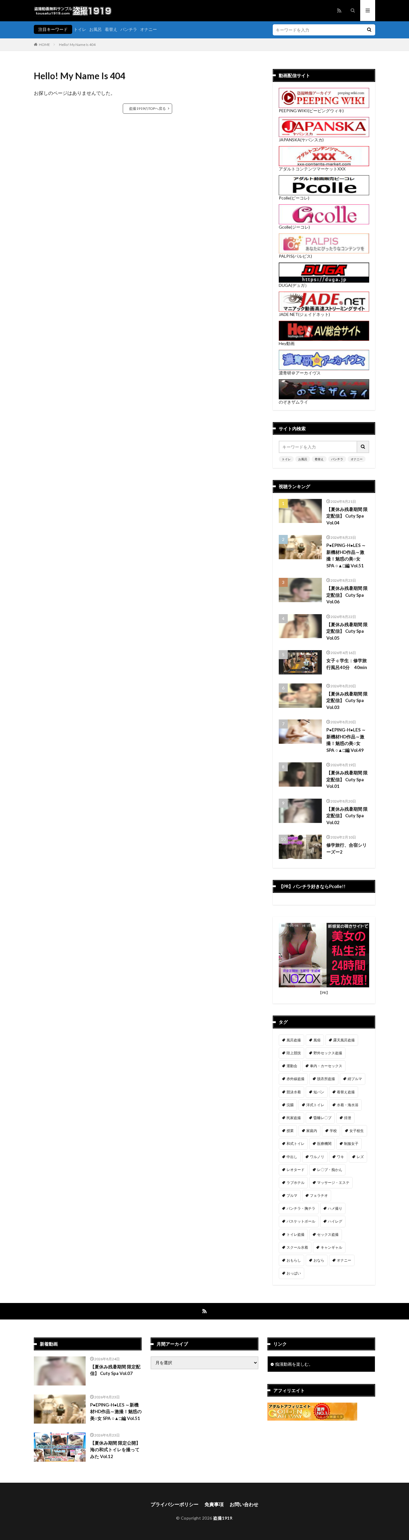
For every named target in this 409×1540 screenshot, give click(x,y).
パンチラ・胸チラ (301, 1208)
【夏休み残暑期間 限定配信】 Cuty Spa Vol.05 (347, 631)
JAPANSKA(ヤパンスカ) (301, 139)
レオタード (296, 1169)
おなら (318, 1260)
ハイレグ (335, 1221)
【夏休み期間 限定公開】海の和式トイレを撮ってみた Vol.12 (115, 1449)
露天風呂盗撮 (344, 1040)
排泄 (347, 1117)
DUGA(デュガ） (294, 285)
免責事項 (214, 1504)
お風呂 (95, 29)
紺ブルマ (355, 1078)
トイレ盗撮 (296, 1234)
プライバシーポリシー (175, 1504)
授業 (290, 1130)
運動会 (292, 1066)
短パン (318, 1092)
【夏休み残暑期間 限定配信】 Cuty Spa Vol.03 (347, 700)
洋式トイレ (315, 1105)
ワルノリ (317, 1156)
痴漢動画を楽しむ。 (294, 1364)
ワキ (340, 1156)
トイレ (80, 29)
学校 (333, 1130)
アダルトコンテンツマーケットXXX (312, 168)
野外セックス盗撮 (327, 1053)
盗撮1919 (222, 1517)
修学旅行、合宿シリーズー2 (346, 848)
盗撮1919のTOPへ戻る (147, 108)
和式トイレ (296, 1143)
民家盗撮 (294, 1117)
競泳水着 (294, 1092)
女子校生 (356, 1130)
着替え (111, 29)
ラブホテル (296, 1182)
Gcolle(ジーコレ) (294, 227)
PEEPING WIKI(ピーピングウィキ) (311, 110)
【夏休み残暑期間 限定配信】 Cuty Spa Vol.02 (347, 815)
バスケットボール (301, 1221)
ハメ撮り (335, 1208)
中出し (292, 1156)
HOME (44, 44)
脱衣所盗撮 (326, 1078)
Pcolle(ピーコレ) (294, 197)
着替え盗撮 (346, 1092)
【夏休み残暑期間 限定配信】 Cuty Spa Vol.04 (347, 515)
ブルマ (292, 1195)
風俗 (317, 1040)
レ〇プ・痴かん (329, 1169)
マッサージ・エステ (333, 1182)
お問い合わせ (244, 1504)
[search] (369, 29)
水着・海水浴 (347, 1105)
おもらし (294, 1260)
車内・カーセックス (326, 1066)
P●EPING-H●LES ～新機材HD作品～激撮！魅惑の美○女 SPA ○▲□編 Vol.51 (346, 555)
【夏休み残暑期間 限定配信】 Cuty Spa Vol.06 (347, 594)
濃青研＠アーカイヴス (300, 372)
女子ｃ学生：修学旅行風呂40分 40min (346, 664)
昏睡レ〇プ (322, 1117)
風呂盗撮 (294, 1040)
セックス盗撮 (328, 1234)
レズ (360, 1156)
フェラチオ (319, 1195)
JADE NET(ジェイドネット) (304, 314)
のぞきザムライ (293, 401)
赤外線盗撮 (296, 1078)
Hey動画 (287, 343)
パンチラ (128, 29)
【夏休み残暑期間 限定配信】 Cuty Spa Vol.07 (115, 1370)
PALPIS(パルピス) (295, 256)
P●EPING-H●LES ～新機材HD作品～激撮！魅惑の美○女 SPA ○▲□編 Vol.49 (346, 740)
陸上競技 (294, 1053)
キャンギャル (331, 1247)
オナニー (148, 29)
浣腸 (290, 1105)
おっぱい (294, 1273)
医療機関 (324, 1143)
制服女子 (351, 1143)
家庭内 (311, 1130)
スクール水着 (297, 1247)
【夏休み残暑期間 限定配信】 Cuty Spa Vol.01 (347, 779)
